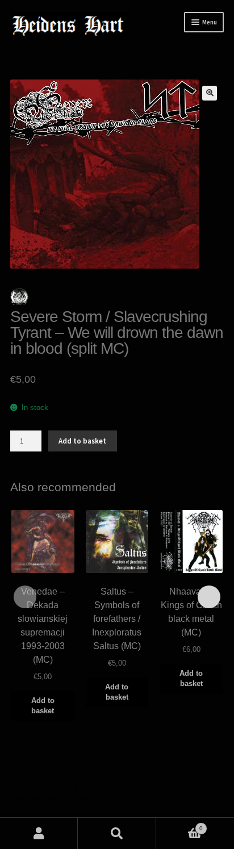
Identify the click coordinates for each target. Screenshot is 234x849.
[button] (209, 93)
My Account (39, 833)
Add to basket (82, 441)
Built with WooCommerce (51, 797)
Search (117, 833)
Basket (179, 825)
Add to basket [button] (43, 705)
